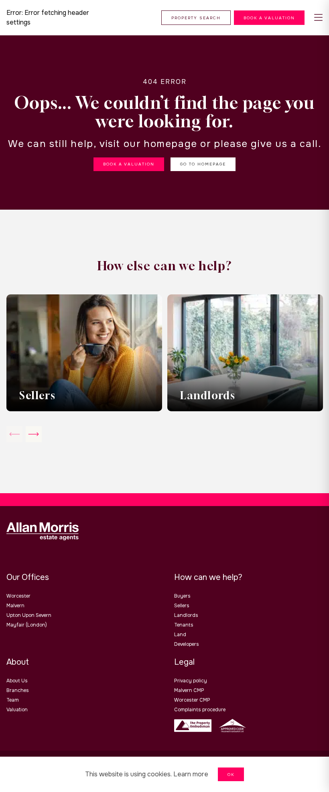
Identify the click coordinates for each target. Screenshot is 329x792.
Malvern (15, 605)
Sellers (181, 605)
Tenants (183, 625)
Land (180, 634)
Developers (186, 644)
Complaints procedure (199, 709)
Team (12, 700)
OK (230, 774)
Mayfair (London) (26, 625)
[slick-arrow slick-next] (14, 434)
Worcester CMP (192, 700)
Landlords (186, 615)
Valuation (17, 709)
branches (17, 690)
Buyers (182, 596)
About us (17, 681)
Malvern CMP (189, 690)
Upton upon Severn (28, 615)
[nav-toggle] (318, 17)
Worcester (18, 596)
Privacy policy (190, 681)
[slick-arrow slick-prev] (34, 434)
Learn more (190, 774)
